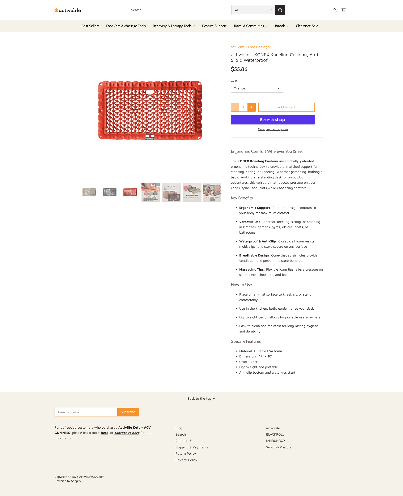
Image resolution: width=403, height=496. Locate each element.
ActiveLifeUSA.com (92, 476)
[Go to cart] (343, 10)
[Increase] (251, 107)
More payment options (273, 129)
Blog (178, 428)
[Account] (334, 10)
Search (180, 434)
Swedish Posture (278, 447)
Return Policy (185, 453)
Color (234, 80)
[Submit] (280, 10)
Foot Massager (259, 47)
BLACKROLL (275, 434)
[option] (150, 110)
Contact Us (183, 440)
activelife (238, 47)
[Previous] (86, 110)
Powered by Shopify (68, 481)
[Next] (214, 110)
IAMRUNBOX (275, 440)
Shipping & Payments (191, 447)
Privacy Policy (186, 460)
